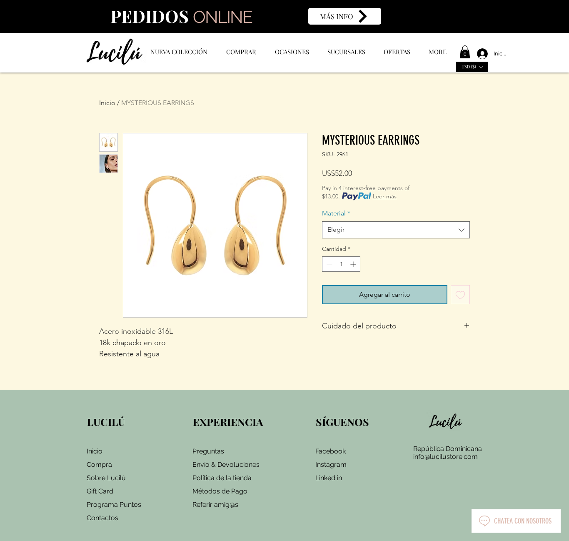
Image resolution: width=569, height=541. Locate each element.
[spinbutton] (341, 264)
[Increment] (354, 264)
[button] (464, 51)
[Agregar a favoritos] (460, 294)
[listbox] (472, 67)
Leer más (385, 196)
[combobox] (396, 229)
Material (336, 213)
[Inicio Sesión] (479, 54)
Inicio (107, 103)
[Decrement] (328, 264)
